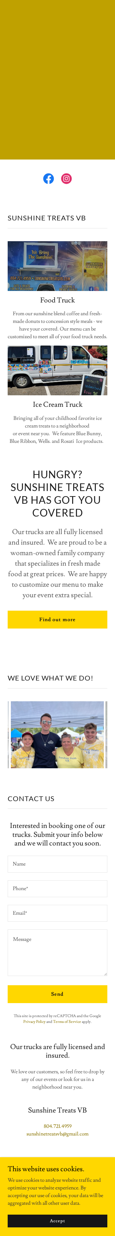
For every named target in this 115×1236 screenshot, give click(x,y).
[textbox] (57, 864)
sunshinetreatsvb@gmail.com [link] (57, 1134)
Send (57, 994)
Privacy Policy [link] (34, 1021)
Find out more (57, 619)
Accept (57, 1221)
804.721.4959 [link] (58, 1126)
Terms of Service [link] (67, 1021)
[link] (48, 180)
